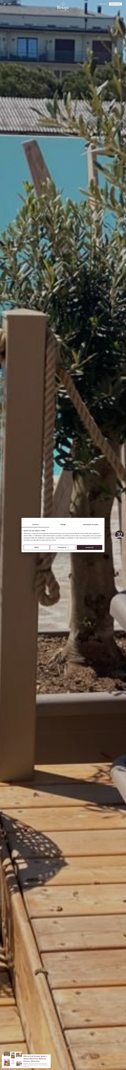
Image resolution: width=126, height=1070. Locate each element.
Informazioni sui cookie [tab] (90, 524)
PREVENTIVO (103, 4)
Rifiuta (36, 547)
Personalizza (62, 547)
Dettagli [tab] (63, 524)
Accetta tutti (89, 547)
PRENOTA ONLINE (115, 4)
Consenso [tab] (35, 524)
